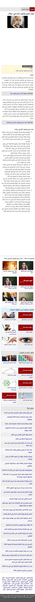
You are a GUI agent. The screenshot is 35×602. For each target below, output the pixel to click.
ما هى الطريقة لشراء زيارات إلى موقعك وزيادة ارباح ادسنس (17, 519)
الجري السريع (24, 581)
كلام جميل (10, 579)
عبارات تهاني (7, 583)
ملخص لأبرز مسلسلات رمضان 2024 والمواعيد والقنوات (19, 418)
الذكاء (31, 68)
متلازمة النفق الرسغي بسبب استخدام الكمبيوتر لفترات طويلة (18, 429)
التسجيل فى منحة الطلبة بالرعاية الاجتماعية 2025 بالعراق (18, 545)
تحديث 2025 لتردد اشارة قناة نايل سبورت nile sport (17, 510)
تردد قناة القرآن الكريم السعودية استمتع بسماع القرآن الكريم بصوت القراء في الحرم (18, 560)
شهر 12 (24, 579)
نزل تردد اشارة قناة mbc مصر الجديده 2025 (19, 540)
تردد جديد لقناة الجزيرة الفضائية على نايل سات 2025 (17, 566)
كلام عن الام (17, 579)
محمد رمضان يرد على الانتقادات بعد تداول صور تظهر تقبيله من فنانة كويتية (17, 504)
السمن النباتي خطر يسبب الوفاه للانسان (20, 499)
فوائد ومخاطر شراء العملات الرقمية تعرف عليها (18, 423)
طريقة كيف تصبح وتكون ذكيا (18, 93)
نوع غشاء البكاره (20, 578)
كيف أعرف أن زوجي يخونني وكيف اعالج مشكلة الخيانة (18, 451)
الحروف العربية (28, 587)
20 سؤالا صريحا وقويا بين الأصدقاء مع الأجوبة (19, 525)
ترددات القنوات (15, 581)
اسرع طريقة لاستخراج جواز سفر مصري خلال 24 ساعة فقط (17, 482)
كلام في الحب (16, 583)
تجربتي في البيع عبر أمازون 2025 (23, 570)
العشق (21, 587)
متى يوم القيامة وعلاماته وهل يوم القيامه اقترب (18, 529)
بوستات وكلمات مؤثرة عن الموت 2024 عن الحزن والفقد (18, 457)
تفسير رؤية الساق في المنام (24, 439)
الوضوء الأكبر (20, 589)
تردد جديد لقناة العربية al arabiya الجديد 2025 (18, 551)
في (3, 116)
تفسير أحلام (7, 587)
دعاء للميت (15, 587)
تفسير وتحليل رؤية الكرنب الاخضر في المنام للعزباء (18, 514)
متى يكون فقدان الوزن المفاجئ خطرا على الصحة (18, 412)
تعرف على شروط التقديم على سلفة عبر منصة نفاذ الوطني (17, 534)
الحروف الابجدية (10, 578)
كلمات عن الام (25, 583)
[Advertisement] (17, 47)
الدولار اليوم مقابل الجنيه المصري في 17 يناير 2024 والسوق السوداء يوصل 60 (17, 475)
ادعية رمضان (28, 589)
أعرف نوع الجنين (11, 589)
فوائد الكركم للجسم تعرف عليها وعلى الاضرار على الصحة (18, 493)
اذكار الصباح (29, 578)
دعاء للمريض (12, 585)
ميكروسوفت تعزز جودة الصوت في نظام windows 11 (17, 470)
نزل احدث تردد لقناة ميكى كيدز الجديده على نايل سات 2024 (18, 444)
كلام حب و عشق (28, 585)
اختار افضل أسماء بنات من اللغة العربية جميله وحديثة (17, 555)
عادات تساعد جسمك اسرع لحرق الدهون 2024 (19, 488)
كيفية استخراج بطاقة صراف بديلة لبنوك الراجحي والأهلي (18, 464)
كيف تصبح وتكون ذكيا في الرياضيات (16, 122)
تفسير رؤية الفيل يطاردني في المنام (21, 434)
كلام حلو (5, 585)
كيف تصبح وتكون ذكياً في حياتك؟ (24, 71)
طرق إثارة (20, 585)
